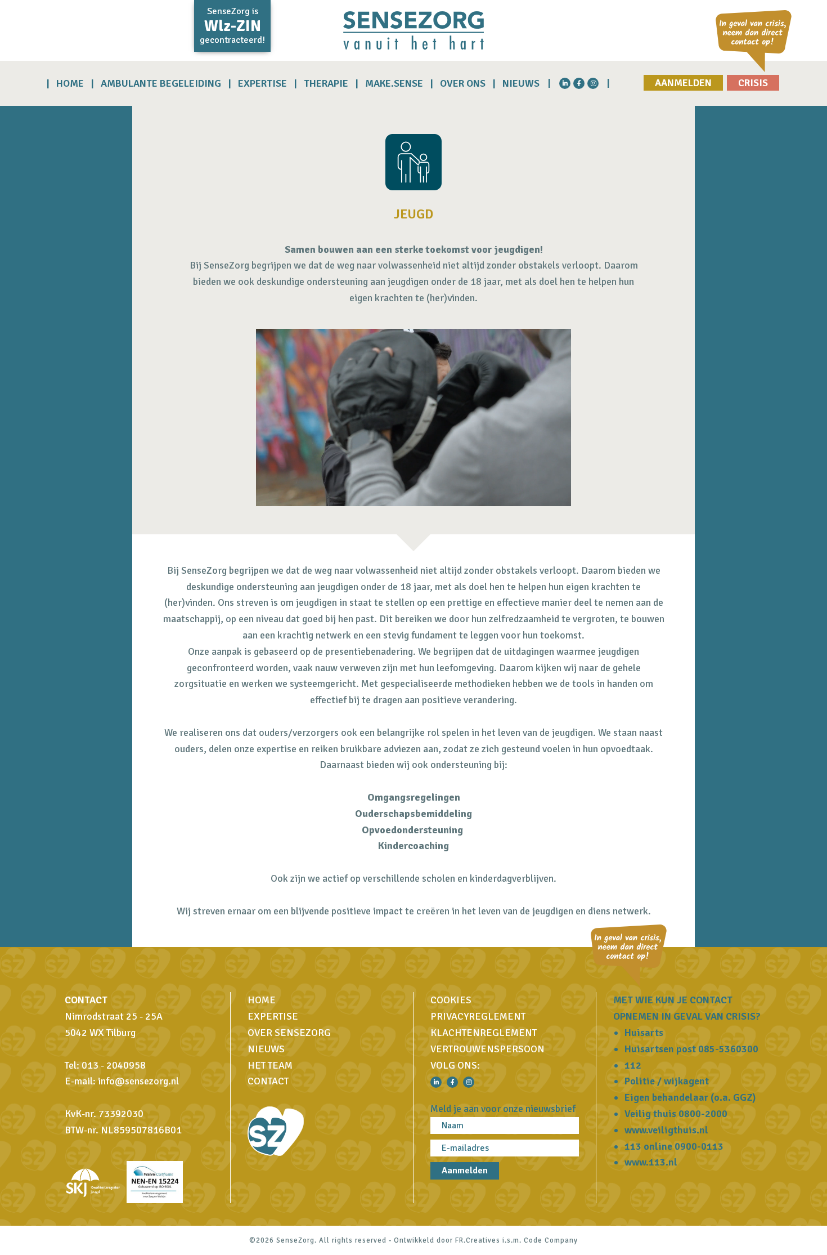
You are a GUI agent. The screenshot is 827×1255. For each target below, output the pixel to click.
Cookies (450, 1000)
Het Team (270, 1065)
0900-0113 (699, 1146)
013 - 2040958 (114, 1065)
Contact (268, 1081)
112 (632, 1065)
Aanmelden (683, 83)
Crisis (753, 83)
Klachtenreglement (483, 1032)
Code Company (551, 1240)
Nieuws (521, 83)
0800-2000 (702, 1113)
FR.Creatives (477, 1240)
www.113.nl (650, 1162)
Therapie (326, 83)
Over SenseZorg (289, 1032)
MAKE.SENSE (394, 83)
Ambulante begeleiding (161, 83)
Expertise (262, 83)
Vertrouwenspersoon (487, 1049)
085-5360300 (728, 1049)
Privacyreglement (477, 1016)
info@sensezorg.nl (138, 1081)
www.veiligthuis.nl (666, 1130)
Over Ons (463, 83)
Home (70, 83)
